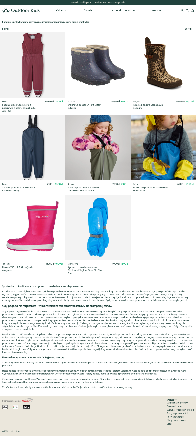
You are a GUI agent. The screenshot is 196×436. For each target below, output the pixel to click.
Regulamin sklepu (175, 406)
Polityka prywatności (177, 413)
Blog (169, 424)
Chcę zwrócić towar (176, 420)
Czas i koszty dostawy (178, 403)
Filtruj (5, 29)
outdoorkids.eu (15, 431)
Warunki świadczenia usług (180, 410)
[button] (192, 10)
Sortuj (188, 29)
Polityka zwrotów (175, 417)
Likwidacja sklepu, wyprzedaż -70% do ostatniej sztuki (98, 2)
